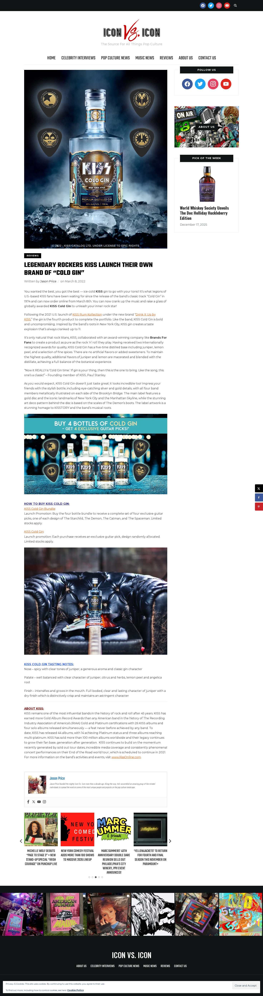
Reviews (166, 58)
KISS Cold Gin (33, 531)
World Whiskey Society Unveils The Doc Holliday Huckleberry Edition (204, 213)
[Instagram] (44, 802)
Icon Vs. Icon (131, 955)
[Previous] (21, 841)
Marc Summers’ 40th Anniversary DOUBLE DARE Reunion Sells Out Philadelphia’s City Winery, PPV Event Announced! (77, 861)
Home (51, 58)
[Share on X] (259, 488)
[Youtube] (39, 802)
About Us (186, 58)
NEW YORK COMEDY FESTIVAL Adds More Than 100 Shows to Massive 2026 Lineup (41, 855)
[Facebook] (28, 802)
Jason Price (48, 281)
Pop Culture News (115, 58)
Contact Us (207, 58)
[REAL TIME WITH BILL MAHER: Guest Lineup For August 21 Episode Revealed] (150, 815)
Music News (144, 58)
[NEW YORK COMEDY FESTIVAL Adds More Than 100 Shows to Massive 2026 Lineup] (41, 815)
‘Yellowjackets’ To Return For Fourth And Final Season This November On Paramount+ (114, 857)
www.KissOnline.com (126, 757)
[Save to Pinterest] (259, 507)
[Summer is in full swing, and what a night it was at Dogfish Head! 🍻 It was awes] (66, 914)
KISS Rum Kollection (87, 314)
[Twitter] (33, 802)
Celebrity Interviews (78, 58)
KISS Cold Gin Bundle (39, 509)
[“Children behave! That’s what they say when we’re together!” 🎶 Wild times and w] (110, 914)
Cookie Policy (75, 990)
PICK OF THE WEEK (206, 158)
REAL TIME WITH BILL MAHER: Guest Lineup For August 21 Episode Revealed (150, 855)
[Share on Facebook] (259, 498)
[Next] (170, 841)
